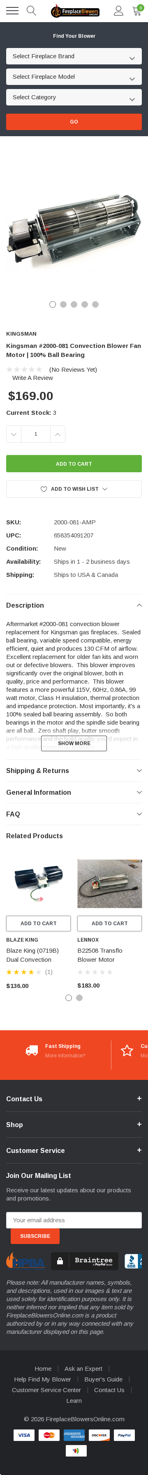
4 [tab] (84, 304)
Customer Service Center (46, 1389)
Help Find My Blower (42, 1379)
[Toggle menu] (12, 11)
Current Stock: (31, 412)
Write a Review (32, 377)
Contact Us (109, 1389)
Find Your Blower (74, 36)
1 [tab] (52, 304)
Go (74, 122)
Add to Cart (39, 923)
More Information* (65, 1056)
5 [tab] (95, 304)
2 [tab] (63, 304)
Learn (74, 1400)
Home (43, 1368)
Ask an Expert (83, 1368)
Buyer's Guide (103, 1379)
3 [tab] (74, 304)
